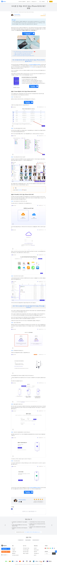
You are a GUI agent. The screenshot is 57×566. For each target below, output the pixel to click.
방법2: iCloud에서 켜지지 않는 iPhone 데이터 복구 (23, 54)
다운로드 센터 (4, 548)
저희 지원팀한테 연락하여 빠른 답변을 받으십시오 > (32, 532)
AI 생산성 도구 (34, 1)
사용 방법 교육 (36, 553)
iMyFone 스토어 (5, 551)
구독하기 (54, 553)
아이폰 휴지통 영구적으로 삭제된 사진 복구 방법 (37, 521)
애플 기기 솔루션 (25, 553)
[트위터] (54, 548)
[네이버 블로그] (47, 548)
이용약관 (13, 549)
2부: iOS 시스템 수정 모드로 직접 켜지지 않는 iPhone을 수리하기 (24, 55)
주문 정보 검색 (36, 549)
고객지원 (42, 1)
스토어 (51, 1)
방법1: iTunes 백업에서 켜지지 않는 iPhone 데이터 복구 (24, 52)
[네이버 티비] (50, 548)
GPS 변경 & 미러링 (26, 548)
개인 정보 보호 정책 (15, 555)
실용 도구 (28, 1)
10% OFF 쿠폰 (20, 189)
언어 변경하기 (4, 554)
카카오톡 (31, 67)
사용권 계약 (14, 551)
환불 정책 (13, 553)
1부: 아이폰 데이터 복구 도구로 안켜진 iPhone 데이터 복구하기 (24, 51)
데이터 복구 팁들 (25, 549)
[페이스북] (52, 548)
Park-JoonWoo (17, 14)
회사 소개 (13, 548)
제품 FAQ (35, 551)
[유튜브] (45, 548)
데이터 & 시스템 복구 (22, 1)
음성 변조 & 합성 (25, 551)
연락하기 (35, 548)
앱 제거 (35, 555)
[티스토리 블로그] (48, 548)
